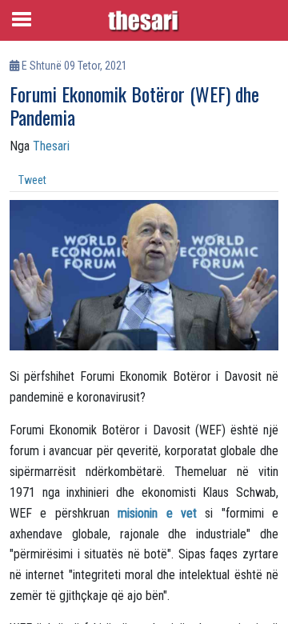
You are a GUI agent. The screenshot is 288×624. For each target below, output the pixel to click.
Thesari (51, 146)
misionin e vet (157, 513)
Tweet (32, 180)
